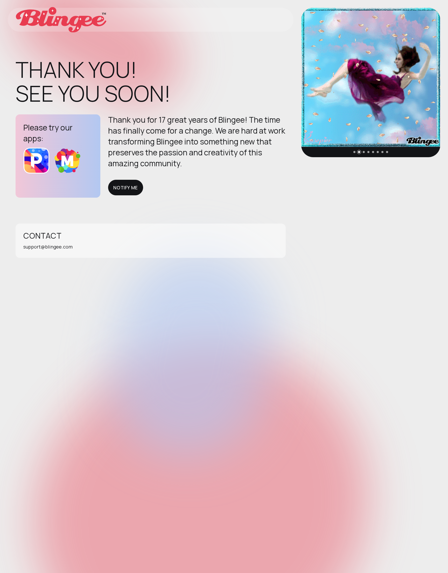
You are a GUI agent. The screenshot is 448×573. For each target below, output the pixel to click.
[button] (354, 152)
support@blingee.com (48, 247)
